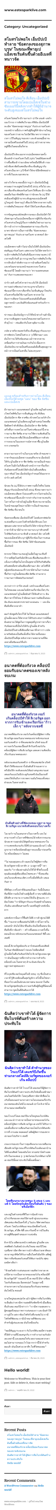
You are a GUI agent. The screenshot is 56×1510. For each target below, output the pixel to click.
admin (11, 1390)
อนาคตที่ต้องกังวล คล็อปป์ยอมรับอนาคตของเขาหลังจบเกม (27, 670)
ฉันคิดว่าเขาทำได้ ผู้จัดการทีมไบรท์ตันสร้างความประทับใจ (27, 1018)
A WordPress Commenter (19, 1485)
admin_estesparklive (18, 653)
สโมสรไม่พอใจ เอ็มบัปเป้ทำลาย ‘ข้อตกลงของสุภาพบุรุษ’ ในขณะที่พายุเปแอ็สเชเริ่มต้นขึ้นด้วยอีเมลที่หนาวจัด (28, 49)
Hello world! (16, 1370)
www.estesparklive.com (25, 10)
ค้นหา (7, 1406)
